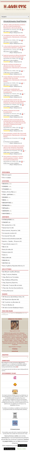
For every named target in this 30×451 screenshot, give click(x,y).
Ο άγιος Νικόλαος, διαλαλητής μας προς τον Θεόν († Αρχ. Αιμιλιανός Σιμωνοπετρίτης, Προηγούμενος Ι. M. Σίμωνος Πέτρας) (14, 79)
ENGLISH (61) (6, 260)
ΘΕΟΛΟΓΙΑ (5, 183)
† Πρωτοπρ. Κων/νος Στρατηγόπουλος (12, 288)
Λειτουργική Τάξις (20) (8, 236)
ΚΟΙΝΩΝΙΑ (5, 186)
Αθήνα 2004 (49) (6, 257)
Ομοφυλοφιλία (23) (8, 227)
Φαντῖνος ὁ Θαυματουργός (17, 337)
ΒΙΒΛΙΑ (4, 200)
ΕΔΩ (17, 366)
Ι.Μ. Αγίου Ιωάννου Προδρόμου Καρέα (12, 307)
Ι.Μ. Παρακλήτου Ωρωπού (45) (10, 299)
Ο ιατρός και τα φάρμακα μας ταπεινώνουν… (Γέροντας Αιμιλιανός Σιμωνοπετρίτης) (13, 90)
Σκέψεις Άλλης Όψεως (8, 192)
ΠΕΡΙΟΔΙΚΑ (5, 208)
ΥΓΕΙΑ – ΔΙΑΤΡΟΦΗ (7, 194)
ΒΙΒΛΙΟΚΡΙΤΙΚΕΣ (6, 202)
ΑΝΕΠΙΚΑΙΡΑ (5, 211)
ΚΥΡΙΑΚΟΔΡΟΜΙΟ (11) (8, 219)
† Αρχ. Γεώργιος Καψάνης (9, 274)
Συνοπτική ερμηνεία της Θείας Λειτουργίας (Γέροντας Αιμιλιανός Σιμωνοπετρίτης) (14, 56)
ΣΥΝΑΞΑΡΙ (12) (6, 222)
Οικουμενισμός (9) (7, 252)
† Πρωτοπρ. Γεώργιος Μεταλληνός (12, 285)
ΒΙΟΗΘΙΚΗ (5, 197)
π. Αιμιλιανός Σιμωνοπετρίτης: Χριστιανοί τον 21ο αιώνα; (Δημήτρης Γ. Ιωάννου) (14, 46)
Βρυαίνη (22, 338)
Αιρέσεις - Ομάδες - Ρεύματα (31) (12, 241)
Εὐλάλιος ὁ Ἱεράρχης (18, 340)
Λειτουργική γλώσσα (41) (9, 233)
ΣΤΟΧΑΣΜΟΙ (5, 189)
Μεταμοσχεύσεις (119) (8, 225)
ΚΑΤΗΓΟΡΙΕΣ (5, 181)
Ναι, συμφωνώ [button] (22, 445)
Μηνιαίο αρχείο (6, 175)
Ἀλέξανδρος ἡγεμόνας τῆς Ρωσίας (9, 343)
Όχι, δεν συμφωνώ (9, 449)
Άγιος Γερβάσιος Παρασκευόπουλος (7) (13, 265)
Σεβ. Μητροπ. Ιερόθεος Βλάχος (11, 271)
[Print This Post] (20, 29)
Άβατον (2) (5, 246)
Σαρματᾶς (18, 338)
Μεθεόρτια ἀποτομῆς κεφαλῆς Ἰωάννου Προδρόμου (14, 333)
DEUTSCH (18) (6, 263)
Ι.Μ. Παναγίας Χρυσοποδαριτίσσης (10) (13, 297)
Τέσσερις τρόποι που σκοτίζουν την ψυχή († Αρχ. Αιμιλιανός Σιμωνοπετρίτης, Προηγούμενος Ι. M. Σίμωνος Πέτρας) (14, 26)
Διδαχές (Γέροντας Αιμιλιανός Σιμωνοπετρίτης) (11, 111)
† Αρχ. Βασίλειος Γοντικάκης (10, 277)
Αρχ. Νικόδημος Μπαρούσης (10, 280)
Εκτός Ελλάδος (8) (7, 249)
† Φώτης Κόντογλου (7, 290)
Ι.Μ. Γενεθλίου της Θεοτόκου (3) (11, 302)
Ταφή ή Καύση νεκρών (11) (9, 244)
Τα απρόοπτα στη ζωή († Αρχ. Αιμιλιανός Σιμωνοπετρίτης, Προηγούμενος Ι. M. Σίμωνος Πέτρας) (14, 36)
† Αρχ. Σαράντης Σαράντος (10, 282)
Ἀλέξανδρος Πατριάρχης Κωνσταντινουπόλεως (13, 334)
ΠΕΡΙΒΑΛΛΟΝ (5, 205)
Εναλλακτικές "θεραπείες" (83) (11, 230)
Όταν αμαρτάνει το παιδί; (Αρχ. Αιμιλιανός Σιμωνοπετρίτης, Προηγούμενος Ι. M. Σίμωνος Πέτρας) (14, 135)
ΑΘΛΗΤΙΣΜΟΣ (6, 213)
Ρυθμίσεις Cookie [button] (21, 449)
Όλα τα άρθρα (6, 177)
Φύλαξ (26, 341)
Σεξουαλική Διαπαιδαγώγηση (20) (12, 238)
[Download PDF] (22, 29)
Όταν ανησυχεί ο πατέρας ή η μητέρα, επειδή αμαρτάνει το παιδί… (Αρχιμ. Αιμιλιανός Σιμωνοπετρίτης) (13, 158)
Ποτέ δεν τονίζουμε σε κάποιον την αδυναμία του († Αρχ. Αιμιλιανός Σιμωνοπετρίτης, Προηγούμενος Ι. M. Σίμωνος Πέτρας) (14, 67)
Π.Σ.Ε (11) (5, 255)
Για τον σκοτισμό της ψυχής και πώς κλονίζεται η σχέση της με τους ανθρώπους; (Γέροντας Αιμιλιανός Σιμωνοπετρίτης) (14, 101)
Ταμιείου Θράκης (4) (8, 305)
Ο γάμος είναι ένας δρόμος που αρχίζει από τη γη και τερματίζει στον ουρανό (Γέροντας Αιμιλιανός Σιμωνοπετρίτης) (13, 147)
